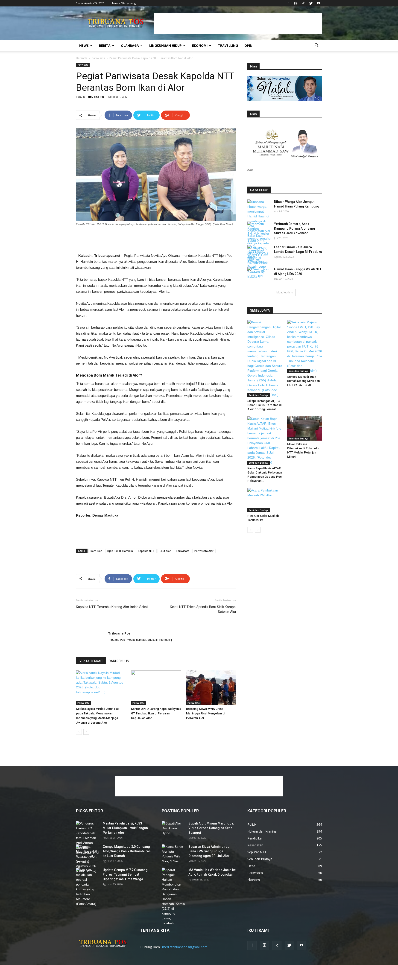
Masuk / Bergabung (124, 3)
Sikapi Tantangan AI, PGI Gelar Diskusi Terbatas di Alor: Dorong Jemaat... (264, 405)
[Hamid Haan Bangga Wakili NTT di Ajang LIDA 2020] (258, 275)
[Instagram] (295, 3)
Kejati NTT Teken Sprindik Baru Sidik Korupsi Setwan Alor (203, 609)
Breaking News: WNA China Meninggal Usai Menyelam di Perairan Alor (205, 713)
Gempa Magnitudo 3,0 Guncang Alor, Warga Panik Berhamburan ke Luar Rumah (127, 851)
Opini (248, 45)
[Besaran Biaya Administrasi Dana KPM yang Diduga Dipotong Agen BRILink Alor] (173, 854)
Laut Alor (165, 551)
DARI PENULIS (119, 661)
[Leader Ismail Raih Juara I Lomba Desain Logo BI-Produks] (258, 262)
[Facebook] (288, 3)
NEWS (84, 45)
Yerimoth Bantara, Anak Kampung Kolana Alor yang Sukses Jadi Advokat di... (294, 228)
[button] (316, 46)
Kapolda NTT (146, 551)
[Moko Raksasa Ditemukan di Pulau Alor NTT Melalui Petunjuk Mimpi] (304, 428)
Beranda (81, 58)
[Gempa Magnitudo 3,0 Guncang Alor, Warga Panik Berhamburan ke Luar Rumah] (87, 858)
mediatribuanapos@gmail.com (185, 947)
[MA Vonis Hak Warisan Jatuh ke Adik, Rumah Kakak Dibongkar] (173, 897)
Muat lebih (283, 292)
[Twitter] (310, 3)
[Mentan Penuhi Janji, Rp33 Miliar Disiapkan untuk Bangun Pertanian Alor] (87, 843)
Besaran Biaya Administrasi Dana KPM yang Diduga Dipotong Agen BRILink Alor (209, 851)
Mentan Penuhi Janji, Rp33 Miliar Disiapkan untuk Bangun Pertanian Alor (125, 828)
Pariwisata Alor (204, 551)
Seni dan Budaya (259, 395)
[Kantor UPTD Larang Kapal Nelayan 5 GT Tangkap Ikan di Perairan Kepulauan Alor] (156, 687)
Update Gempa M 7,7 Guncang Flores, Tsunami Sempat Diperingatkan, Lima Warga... (125, 874)
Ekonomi (200, 45)
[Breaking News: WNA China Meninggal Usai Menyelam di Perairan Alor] (211, 687)
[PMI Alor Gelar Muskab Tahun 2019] (264, 500)
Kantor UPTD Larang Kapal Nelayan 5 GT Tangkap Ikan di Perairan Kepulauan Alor (156, 713)
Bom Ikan (96, 551)
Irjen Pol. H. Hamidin (120, 551)
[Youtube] (318, 3)
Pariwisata (98, 58)
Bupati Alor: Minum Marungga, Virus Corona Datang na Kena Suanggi (211, 828)
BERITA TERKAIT (91, 661)
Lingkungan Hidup (165, 45)
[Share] (303, 3)
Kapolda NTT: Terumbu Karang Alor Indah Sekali (112, 607)
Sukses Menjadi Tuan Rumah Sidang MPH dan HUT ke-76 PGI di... (303, 381)
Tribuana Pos (95, 96)
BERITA (105, 45)
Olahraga (130, 45)
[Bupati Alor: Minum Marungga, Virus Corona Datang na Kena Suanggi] (173, 829)
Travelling (228, 45)
